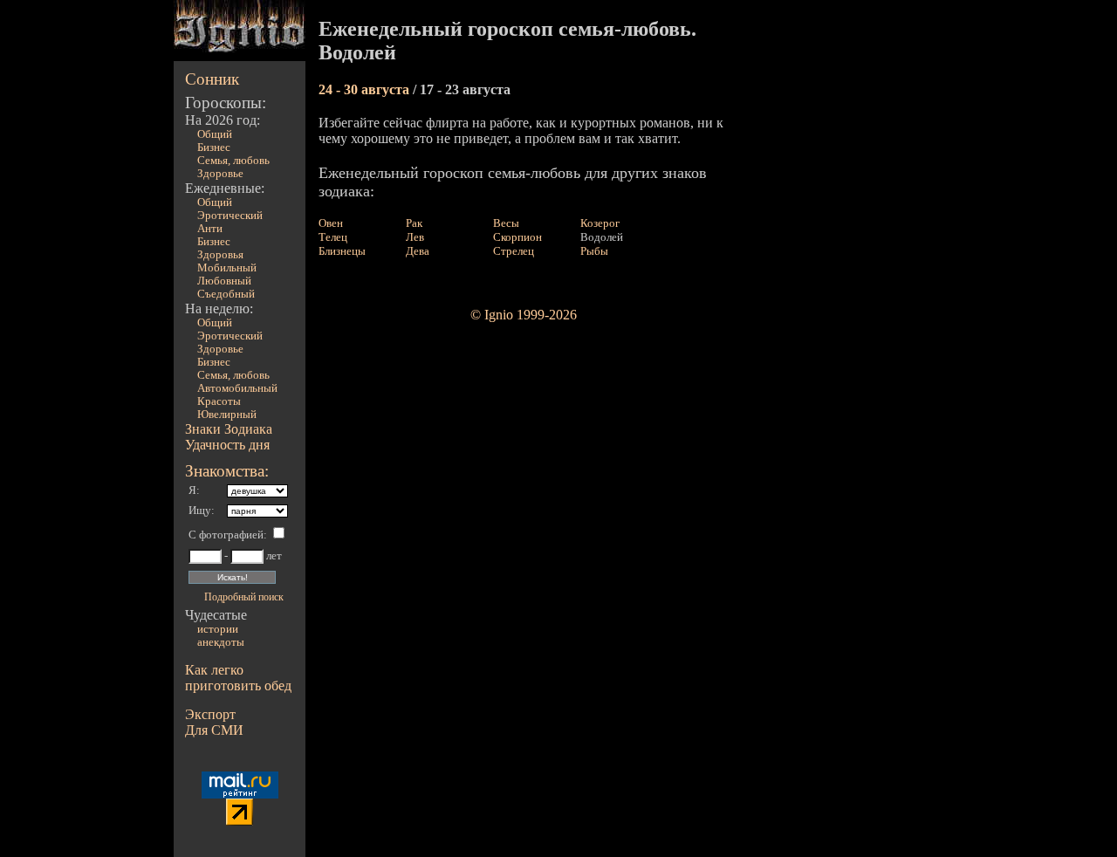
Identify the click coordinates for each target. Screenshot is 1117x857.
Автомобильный (237, 388)
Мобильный (227, 268)
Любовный (224, 281)
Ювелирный (227, 414)
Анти (210, 229)
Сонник (212, 79)
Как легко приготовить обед (238, 677)
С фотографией (226, 535)
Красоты (219, 401)
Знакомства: (227, 471)
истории (217, 629)
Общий (214, 134)
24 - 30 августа (366, 89)
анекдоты (220, 642)
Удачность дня (227, 444)
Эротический (230, 215)
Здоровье (220, 174)
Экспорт (210, 714)
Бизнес (213, 147)
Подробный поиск (244, 597)
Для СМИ (214, 730)
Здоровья (220, 255)
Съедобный (226, 294)
